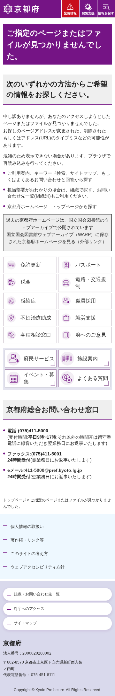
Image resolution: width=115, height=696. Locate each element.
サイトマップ (83, 173)
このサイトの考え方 (29, 553)
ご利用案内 (18, 173)
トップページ (14, 500)
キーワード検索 (49, 173)
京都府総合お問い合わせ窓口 (52, 410)
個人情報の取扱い (27, 526)
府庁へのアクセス (29, 608)
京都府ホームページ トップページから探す (52, 206)
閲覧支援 (88, 13)
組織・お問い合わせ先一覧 (37, 594)
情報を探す (106, 13)
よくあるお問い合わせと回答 (45, 179)
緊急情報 (70, 13)
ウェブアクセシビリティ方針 (38, 567)
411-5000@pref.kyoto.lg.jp (53, 470)
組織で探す (81, 189)
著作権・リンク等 (27, 540)
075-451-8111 (43, 675)
